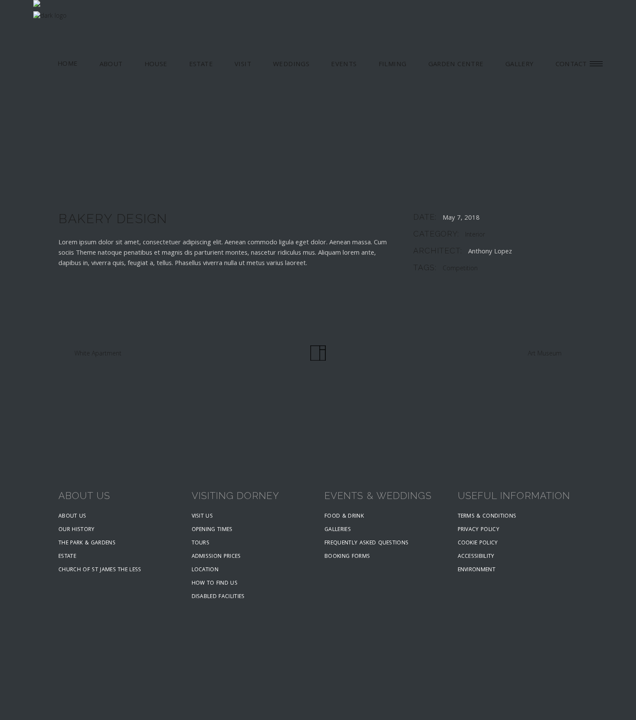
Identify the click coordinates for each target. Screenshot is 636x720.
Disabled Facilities (218, 597)
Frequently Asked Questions (366, 543)
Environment (477, 570)
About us (72, 516)
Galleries (337, 529)
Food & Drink (344, 516)
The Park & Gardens (87, 543)
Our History (76, 529)
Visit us (202, 516)
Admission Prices (216, 556)
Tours (201, 543)
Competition (460, 269)
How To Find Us (215, 583)
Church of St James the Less (99, 570)
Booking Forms (347, 556)
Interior (475, 235)
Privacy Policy (479, 529)
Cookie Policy (478, 543)
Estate (67, 556)
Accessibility (476, 556)
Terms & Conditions (487, 516)
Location (205, 570)
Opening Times (212, 529)
